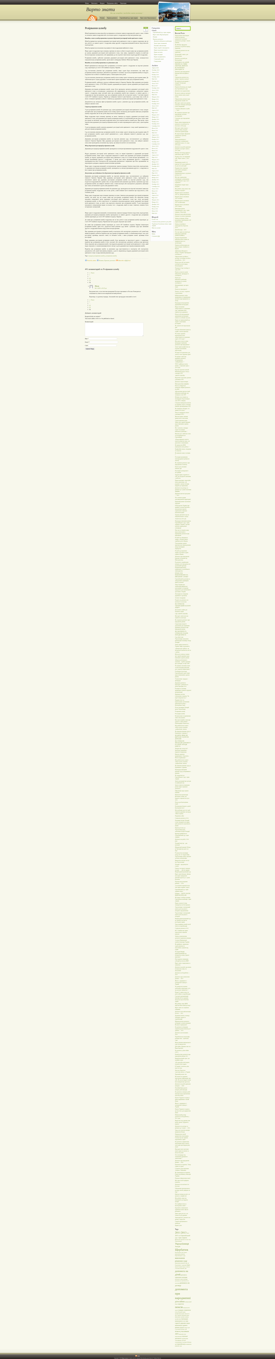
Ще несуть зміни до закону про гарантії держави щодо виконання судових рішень (182, 656)
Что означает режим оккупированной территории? (183, 498)
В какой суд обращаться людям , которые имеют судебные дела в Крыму (181, 539)
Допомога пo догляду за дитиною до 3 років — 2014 (182, 1127)
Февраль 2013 (155, 159)
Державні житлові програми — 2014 (182, 494)
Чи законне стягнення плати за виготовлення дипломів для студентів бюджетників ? (182, 667)
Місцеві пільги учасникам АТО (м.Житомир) (182, 201)
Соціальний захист (159, 59)
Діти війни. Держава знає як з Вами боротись (183, 1047)
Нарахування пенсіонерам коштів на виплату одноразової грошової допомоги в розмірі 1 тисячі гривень (182, 39)
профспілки (178, 1319)
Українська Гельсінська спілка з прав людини (161, 224)
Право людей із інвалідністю (161, 48)
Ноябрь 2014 (155, 121)
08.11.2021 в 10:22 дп (101, 288)
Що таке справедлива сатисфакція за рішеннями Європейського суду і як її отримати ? (182, 179)
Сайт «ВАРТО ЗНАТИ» (181, 613)
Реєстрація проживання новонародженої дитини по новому (182, 458)
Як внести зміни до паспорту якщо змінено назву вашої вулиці (182, 94)
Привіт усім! (178, 1225)
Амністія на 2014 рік (180, 518)
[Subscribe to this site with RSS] (92, 17)
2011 (178, 1232)
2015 (176, 1235)
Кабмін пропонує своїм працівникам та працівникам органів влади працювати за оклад (182, 298)
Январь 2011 (155, 202)
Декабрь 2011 (155, 180)
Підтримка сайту (112, 3)
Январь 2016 (155, 99)
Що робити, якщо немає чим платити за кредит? (182, 189)
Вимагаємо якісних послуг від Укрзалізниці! (182, 861)
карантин (181, 1304)
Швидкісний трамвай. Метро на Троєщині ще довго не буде (183, 848)
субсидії (183, 1340)
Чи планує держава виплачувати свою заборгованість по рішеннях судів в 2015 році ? (182, 336)
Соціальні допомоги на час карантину (182, 51)
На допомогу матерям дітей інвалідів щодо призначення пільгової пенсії (182, 1093)
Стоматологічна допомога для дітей (161, 221)
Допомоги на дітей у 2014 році (182, 840)
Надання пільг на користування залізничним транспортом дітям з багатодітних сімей (182, 702)
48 (90, 279)
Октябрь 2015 (155, 103)
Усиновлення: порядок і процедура (181, 679)
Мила (97, 286)
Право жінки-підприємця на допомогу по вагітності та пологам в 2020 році (182, 124)
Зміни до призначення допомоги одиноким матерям (183, 937)
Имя (86, 339)
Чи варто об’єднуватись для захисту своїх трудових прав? (183, 353)
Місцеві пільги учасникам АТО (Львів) (182, 205)
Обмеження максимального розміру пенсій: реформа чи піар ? (182, 1190)
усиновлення (178, 1342)
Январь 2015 (155, 117)
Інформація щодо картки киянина (181, 791)
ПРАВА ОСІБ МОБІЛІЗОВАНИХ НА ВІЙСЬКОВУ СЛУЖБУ (181, 574)
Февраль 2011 (155, 200)
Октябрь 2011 (155, 184)
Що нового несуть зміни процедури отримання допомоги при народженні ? (182, 342)
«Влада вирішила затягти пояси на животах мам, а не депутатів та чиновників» (182, 441)
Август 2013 (155, 146)
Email (87, 342)
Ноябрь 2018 (155, 74)
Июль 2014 (155, 128)
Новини (102, 18)
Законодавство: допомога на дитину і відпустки (182, 1218)
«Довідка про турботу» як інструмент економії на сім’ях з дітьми (183, 650)
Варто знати (100, 9)
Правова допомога (112, 18)
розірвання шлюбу (111, 256)
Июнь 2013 (155, 150)
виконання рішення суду (181, 1259)
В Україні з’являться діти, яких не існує (182, 1067)
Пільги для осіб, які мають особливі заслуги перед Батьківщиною (182, 264)
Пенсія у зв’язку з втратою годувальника (182, 292)
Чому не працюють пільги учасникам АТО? (182, 413)
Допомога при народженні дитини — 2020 (182, 1161)
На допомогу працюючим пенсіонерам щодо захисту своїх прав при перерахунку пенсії (182, 1144)
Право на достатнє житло (160, 50)
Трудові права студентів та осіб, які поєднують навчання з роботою (183, 476)
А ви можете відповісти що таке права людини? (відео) (182, 886)
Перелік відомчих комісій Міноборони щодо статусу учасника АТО (182, 371)
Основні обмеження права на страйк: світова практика (183, 330)
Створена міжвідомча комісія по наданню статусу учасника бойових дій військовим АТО (183, 404)
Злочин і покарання (180, 598)
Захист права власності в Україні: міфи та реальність (182, 645)
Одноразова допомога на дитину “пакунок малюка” (182, 78)
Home (87, 3)
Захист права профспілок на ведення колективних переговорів (182, 348)
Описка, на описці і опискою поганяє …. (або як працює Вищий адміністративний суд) (183, 870)
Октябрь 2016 (155, 88)
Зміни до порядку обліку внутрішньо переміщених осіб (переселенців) (183, 220)
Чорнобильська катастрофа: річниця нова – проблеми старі (182, 1038)
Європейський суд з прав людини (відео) (181, 890)
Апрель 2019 (155, 72)
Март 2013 (155, 157)
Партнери (123, 3)
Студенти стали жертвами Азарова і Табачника (182, 1169)
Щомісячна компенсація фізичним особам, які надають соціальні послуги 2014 (182, 797)
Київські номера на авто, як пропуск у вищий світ (182, 1195)
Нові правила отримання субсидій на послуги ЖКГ (182, 960)
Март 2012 (155, 173)
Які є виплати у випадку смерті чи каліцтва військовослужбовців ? (181, 429)
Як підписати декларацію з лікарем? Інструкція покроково (182, 82)
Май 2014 (154, 133)
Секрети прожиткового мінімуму (181, 1222)
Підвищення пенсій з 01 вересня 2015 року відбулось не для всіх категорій (182, 164)
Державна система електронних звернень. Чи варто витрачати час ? (182, 696)
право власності (185, 1313)
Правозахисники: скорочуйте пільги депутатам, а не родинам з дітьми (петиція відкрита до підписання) (183, 483)
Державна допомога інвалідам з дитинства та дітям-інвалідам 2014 (181, 684)
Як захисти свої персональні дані (182, 326)
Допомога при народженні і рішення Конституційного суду (182, 73)
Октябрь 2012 (155, 166)
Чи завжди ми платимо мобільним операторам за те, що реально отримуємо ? (182, 988)
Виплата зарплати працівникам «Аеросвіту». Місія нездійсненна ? (182, 755)
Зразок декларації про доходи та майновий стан (183, 782)
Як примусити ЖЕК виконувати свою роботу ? (182, 446)
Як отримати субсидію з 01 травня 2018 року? (182, 409)
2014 (188, 1233)
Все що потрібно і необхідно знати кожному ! (126, 13)
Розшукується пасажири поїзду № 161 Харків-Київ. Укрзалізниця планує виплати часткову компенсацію (183, 855)
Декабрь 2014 (155, 119)
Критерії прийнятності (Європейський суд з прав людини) (182, 835)
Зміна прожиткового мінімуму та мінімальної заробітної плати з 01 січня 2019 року (182, 142)
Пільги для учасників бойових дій (180, 467)
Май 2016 (154, 95)
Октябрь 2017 (155, 81)
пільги (182, 1327)
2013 (183, 1232)
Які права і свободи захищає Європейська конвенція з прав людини (183, 899)
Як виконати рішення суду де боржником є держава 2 (183, 732)
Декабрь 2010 (155, 204)
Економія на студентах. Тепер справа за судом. (183, 1165)
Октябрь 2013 (155, 141)
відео (188, 1265)
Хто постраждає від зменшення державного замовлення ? (181, 1156)
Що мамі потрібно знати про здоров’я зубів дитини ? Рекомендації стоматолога (182, 721)
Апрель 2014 (155, 135)
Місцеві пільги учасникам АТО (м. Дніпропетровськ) (182, 193)
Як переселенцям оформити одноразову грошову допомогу (182, 135)
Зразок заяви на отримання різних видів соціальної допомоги (182, 786)
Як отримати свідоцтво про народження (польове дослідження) (182, 114)
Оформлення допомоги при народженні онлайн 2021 (182, 99)
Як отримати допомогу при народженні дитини (182, 620)
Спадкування (157, 61)
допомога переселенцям (181, 1279)
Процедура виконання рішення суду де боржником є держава (183, 771)
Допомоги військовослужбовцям (163, 41)
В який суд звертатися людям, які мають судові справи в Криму (181, 552)
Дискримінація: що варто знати (182, 286)
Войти (153, 234)
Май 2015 (154, 108)
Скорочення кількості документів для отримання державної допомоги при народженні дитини (182, 626)
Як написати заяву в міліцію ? (182, 454)
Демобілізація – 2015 (180, 229)
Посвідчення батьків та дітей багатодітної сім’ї (182, 807)
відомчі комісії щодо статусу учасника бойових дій (182, 1267)
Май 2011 (154, 193)
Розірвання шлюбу (96, 28)
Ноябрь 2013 (155, 139)
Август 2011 (155, 188)
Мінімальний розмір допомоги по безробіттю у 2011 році (182, 1116)
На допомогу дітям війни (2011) (182, 1051)
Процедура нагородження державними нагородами (182, 303)
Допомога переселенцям (181, 382)
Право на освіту (158, 52)
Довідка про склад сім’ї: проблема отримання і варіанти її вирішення (181, 750)
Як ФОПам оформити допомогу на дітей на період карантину (182, 46)
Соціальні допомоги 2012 (182, 928)
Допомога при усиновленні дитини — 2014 (182, 977)
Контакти (94, 3)
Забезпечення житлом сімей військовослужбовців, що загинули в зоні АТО (182, 393)
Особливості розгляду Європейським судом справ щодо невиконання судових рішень (182, 674)
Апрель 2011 (155, 195)
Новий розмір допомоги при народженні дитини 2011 (182, 1055)
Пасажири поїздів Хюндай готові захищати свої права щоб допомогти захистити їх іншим (182, 823)
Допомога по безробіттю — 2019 (182, 973)
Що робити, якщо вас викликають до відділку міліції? (181, 1199)
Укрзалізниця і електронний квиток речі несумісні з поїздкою (182, 914)
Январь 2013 (155, 162)
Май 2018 (154, 79)
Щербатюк (181, 1250)
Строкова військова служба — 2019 (182, 109)
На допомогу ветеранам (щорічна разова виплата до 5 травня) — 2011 (183, 1028)
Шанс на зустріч (156, 228)
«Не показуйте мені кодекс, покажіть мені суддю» (182, 1063)
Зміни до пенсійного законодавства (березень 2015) (181, 225)
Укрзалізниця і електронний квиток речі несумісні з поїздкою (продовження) (182, 908)
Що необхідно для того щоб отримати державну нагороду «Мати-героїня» (183, 811)
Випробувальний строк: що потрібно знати (182, 1059)
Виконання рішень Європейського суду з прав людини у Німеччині (182, 210)
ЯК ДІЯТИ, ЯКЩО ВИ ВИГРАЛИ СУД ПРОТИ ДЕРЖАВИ (182, 737)
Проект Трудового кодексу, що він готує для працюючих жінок (183, 1110)
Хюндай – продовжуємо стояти (181, 865)
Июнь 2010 (155, 211)
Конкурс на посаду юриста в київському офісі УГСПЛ (182, 153)
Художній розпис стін (180, 1074)
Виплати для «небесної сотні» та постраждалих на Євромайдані (183, 435)
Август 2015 (155, 106)
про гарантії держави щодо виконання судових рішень (182, 1316)
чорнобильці (181, 1344)
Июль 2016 (155, 92)
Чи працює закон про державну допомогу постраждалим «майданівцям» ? (180, 359)
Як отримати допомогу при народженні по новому (182, 463)
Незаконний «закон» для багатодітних (181, 55)
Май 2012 (154, 168)
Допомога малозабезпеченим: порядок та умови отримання (183, 215)
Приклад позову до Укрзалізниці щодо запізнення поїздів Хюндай (182, 829)
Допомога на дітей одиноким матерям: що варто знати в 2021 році (183, 148)
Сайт (86, 345)
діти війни (180, 1301)
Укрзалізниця (182, 1243)
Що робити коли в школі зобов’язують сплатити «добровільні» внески (181, 727)
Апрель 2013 (155, 155)
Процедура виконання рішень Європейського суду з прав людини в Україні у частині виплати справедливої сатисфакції (183, 524)
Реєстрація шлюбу (180, 713)
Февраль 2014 (155, 137)
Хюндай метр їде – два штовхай (181, 844)
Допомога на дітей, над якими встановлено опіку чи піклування (183, 968)
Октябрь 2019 (155, 70)
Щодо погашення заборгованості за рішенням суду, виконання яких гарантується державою (182, 309)
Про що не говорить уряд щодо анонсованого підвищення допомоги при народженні (182, 532)
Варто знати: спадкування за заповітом (182, 964)
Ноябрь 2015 (155, 101)
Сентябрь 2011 (156, 186)
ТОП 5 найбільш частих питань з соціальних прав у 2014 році (182, 365)
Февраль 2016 (155, 97)
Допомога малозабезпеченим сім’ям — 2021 (183, 1012)
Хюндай (177, 1246)
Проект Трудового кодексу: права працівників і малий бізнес (182, 1099)
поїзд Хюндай (178, 1312)
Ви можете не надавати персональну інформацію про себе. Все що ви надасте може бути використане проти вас (183, 1079)
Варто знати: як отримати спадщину (182, 1008)
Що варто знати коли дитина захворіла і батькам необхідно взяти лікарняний (183, 104)
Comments (156, 236)
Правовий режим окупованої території (183, 502)
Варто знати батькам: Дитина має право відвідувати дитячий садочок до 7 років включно (183, 876)
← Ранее (91, 273)
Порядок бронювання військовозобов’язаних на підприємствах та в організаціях (182, 240)
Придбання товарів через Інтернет (182, 185)
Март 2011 (155, 197)
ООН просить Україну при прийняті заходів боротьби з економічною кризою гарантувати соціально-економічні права (182, 509)
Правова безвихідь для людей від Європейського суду (183, 88)
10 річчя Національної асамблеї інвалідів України (182, 941)
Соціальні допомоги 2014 (182, 818)
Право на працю (158, 54)
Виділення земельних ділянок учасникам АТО (183, 378)
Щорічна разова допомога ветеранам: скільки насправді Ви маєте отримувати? (183, 1023)
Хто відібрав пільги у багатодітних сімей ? (180, 1204)
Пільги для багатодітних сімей (181, 803)
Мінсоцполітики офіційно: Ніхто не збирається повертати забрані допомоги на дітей (182, 386)
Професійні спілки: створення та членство (183, 450)
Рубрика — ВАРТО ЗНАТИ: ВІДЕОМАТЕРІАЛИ (182, 894)
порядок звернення (184, 1310)
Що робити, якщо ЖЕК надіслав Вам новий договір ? (183, 1004)
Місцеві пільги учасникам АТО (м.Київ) (182, 197)
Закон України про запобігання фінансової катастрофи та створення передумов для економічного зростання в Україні (183, 588)
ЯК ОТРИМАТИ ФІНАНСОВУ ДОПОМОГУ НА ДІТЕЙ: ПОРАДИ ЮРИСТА (183, 743)
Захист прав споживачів (160, 43)
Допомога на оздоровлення (182, 91)
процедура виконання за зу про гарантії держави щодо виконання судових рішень (182, 1323)
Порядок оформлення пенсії (182, 1178)
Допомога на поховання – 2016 (182, 1033)
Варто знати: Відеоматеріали (148, 18)
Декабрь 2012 (155, 164)
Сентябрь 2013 (156, 144)
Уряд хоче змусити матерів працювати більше (182, 1131)
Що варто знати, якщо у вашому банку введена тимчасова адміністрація (181, 129)
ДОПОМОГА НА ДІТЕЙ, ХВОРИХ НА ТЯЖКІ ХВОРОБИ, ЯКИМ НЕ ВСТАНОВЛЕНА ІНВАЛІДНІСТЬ (182, 66)
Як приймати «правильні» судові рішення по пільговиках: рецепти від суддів (182, 946)
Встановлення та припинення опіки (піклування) (183, 716)
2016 (179, 1235)
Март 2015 (155, 112)
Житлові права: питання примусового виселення (181, 417)
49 (90, 280)
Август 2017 (155, 83)
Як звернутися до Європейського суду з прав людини (182, 777)
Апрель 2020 (155, 68)
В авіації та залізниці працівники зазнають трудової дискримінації (183, 690)
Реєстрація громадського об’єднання (181, 471)
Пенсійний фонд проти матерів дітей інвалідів (181, 1089)
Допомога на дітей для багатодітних (181, 59)
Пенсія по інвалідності (181, 289)
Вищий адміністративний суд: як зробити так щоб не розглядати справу (183, 920)
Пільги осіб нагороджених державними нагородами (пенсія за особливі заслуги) (182, 316)
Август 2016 (155, 90)
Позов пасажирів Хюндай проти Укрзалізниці (182, 708)
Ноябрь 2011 (155, 182)
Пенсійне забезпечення (160, 45)
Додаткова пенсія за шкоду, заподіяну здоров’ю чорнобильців (182, 1017)
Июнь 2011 (155, 191)
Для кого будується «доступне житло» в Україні (182, 1071)
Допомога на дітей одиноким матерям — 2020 (183, 1085)
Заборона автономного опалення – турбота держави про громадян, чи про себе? (182, 661)
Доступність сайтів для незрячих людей (181, 610)
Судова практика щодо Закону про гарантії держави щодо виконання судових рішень (182, 423)
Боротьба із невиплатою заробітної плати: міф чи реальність (181, 1209)
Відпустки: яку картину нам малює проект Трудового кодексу (182, 1122)
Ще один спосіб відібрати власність (182, 1181)
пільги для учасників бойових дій (182, 1328)
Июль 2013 (155, 148)
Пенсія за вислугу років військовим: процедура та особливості (182, 273)
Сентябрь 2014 (156, 126)
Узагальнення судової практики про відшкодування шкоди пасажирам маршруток (183, 546)
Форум (102, 3)
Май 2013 (154, 153)
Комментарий (89, 322)
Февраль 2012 (155, 175)
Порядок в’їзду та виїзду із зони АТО (182, 269)
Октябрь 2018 (155, 77)
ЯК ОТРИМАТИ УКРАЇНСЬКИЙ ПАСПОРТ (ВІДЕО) (183, 605)
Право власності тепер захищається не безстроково (182, 904)
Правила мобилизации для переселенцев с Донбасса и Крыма (182, 246)
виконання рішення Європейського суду (180, 1254)
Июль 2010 (155, 209)
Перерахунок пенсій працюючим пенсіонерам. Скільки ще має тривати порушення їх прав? (182, 1136)
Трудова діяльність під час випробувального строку (182, 515)
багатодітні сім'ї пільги (181, 1252)
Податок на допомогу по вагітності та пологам (181, 601)
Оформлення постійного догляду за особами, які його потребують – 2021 (183, 258)
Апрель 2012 (155, 171)
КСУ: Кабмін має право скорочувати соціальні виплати (181, 932)
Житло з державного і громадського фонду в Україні (181, 982)
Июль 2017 (155, 86)
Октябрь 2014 (155, 124)
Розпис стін (155, 219)
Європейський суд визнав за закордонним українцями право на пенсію (182, 580)
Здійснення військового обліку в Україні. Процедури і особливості (183, 252)
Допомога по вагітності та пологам (182, 1185)
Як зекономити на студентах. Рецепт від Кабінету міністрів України (183, 1174)
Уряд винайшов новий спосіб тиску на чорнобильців (183, 925)
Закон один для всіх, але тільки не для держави (181, 1214)
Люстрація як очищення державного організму (181, 594)
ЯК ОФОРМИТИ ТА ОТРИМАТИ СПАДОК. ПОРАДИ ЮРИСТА (181, 633)
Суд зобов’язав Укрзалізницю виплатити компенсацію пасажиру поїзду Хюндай (183, 639)
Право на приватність (159, 57)
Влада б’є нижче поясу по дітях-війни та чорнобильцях (182, 993)
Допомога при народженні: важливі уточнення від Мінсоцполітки (182, 558)
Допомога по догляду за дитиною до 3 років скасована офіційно (183, 489)
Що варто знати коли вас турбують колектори (181, 616)
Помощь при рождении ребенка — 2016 (181, 882)
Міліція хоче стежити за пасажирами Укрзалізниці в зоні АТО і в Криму (182, 398)
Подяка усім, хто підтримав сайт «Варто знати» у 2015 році (182, 158)
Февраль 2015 (155, 115)
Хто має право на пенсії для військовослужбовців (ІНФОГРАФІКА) (182, 233)
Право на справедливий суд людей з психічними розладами (182, 321)
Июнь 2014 (155, 130)
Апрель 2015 (155, 110)
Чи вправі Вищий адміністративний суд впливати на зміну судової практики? (182, 954)
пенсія (179, 1307)
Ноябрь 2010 (155, 206)
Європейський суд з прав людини (129, 18)
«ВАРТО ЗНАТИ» (180, 375)
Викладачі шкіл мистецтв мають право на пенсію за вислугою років (182, 1150)
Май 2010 (154, 213)
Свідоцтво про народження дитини (182, 119)
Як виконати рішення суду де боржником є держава (183, 766)
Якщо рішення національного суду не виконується (183, 1043)
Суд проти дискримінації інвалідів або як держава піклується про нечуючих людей (182, 998)
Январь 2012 (155, 177)
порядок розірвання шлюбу (96, 256)
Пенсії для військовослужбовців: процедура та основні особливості (181, 280)
